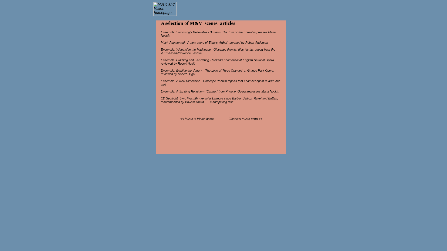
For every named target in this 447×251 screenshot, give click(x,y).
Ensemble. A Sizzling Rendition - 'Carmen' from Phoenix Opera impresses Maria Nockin (220, 91)
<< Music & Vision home (197, 119)
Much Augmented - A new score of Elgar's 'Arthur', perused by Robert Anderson (214, 42)
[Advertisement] (232, 9)
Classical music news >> (246, 119)
